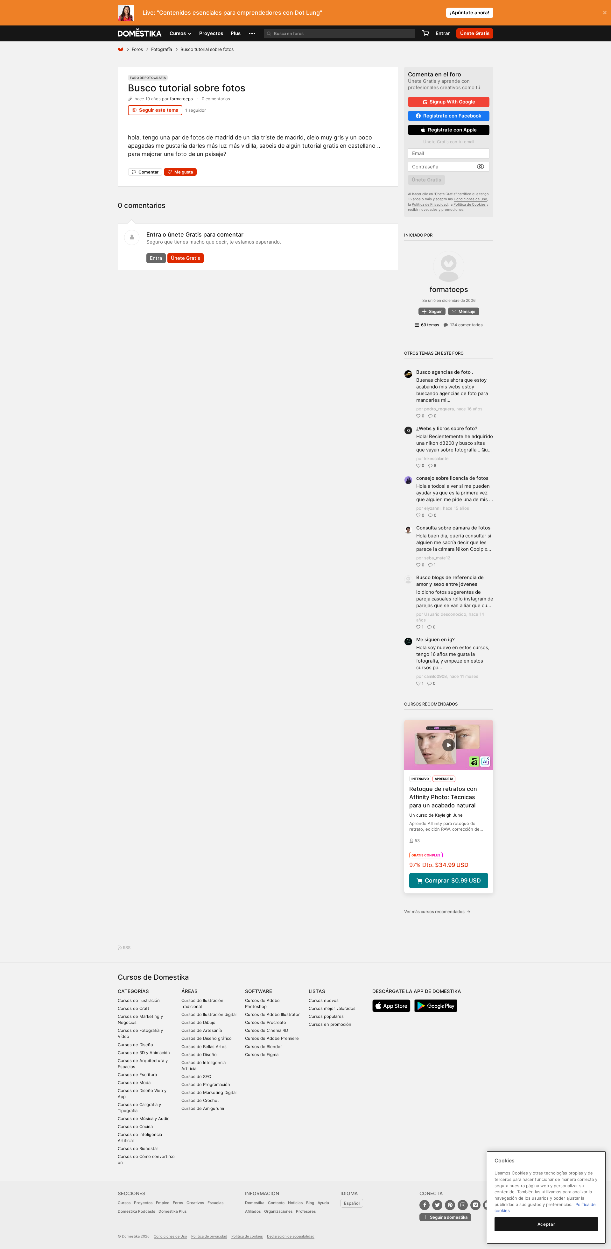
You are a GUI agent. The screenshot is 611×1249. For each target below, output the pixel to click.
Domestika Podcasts (136, 1211)
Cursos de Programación (205, 1084)
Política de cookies (247, 1236)
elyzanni (432, 508)
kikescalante (436, 458)
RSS (126, 947)
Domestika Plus (172, 1211)
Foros (137, 49)
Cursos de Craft (133, 1008)
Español (352, 1203)
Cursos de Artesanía (201, 1030)
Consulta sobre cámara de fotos (453, 528)
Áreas (189, 991)
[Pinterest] (450, 1205)
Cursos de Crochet (200, 1100)
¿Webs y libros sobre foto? (446, 428)
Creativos (195, 1202)
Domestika (254, 1202)
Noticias (295, 1202)
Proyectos (211, 33)
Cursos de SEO (196, 1076)
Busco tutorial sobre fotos (186, 88)
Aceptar (546, 1224)
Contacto (276, 1202)
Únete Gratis (185, 258)
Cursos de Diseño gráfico (206, 1038)
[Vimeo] (475, 1205)
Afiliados (253, 1211)
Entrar (443, 33)
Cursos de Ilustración (139, 1000)
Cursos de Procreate (265, 1022)
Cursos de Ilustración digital (208, 1014)
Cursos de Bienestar (138, 1148)
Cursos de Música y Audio (144, 1118)
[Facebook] (424, 1205)
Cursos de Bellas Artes (204, 1046)
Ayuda (323, 1202)
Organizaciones (278, 1211)
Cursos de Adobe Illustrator (272, 1014)
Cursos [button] (178, 33)
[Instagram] (463, 1205)
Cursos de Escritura (137, 1074)
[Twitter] (437, 1205)
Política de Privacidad (430, 204)
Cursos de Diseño (135, 1044)
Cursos (124, 1202)
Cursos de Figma (261, 1054)
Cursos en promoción (330, 1024)
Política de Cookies (469, 204)
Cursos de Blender (263, 1046)
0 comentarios (216, 98)
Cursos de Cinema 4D (266, 1030)
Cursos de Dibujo (198, 1022)
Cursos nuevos (324, 1000)
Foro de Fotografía (148, 78)
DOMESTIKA (140, 33)
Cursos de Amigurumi (202, 1108)
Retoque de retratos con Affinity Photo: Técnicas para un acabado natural (443, 797)
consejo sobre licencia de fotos (452, 478)
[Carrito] (425, 33)
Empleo (162, 1202)
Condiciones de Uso (470, 199)
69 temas (430, 324)
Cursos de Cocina (135, 1126)
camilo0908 (435, 676)
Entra (156, 258)
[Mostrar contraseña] (480, 167)
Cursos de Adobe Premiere (272, 1038)
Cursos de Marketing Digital (208, 1092)
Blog (310, 1202)
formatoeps (181, 98)
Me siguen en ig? (435, 639)
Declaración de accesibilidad (290, 1236)
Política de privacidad (209, 1236)
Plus (236, 33)
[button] (252, 33)
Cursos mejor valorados (332, 1008)
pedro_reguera (439, 408)
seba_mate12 (437, 557)
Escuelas (215, 1202)
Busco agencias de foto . (444, 372)
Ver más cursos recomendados (437, 911)
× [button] (604, 12)
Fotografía (161, 49)
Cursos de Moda (134, 1082)
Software (258, 991)
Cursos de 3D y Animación (144, 1052)
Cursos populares (326, 1016)
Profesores (306, 1211)
